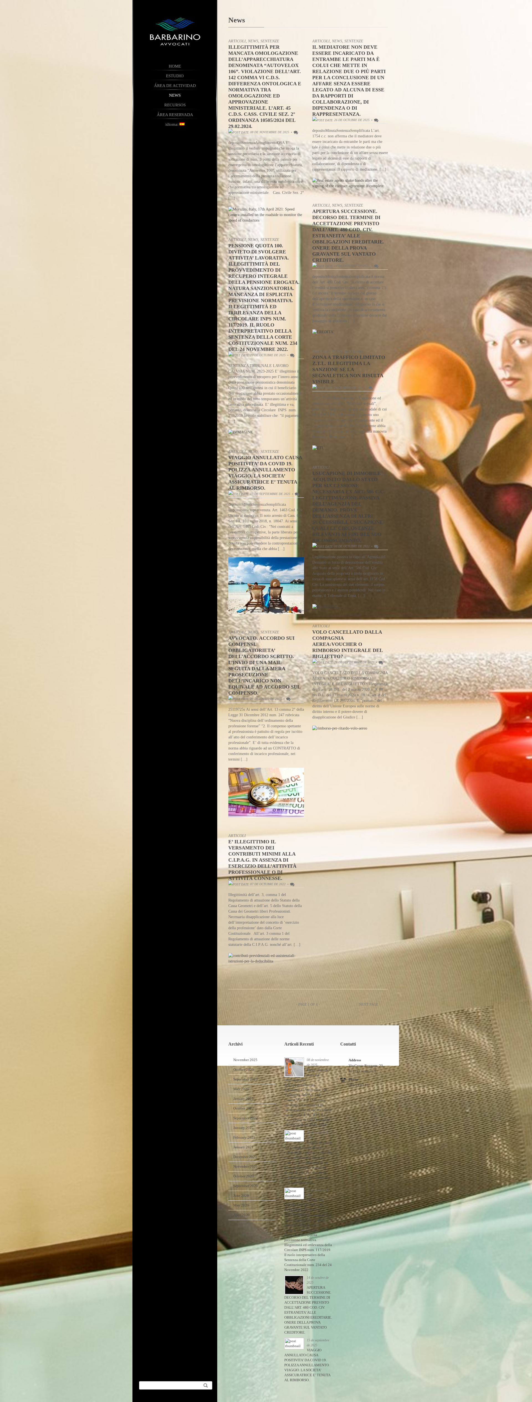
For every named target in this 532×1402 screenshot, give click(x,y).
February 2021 (244, 1137)
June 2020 (241, 1195)
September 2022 (245, 1118)
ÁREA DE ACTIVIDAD (175, 85)
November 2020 (245, 1166)
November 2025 (245, 1060)
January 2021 (243, 1147)
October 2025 (243, 1069)
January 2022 (243, 1128)
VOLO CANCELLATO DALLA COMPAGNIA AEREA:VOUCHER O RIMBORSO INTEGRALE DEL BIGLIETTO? (347, 644)
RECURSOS (175, 105)
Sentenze (269, 41)
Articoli (237, 41)
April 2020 (241, 1215)
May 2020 (241, 1205)
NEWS (175, 95)
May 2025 (241, 1089)
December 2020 (245, 1157)
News (253, 41)
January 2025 (243, 1099)
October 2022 (243, 1108)
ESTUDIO (175, 76)
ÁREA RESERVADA (175, 114)
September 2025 (245, 1079)
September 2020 (245, 1186)
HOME (175, 66)
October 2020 (243, 1176)
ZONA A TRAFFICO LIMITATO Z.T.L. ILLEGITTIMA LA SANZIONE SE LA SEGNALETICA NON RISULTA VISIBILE (348, 369)
